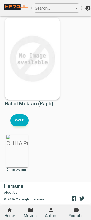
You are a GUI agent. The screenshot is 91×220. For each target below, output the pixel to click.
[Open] (76, 8)
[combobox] (56, 8)
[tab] (19, 120)
